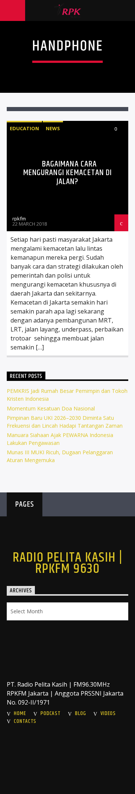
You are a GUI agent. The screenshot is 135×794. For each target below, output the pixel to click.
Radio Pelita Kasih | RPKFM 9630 (68, 563)
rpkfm (19, 218)
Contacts (25, 721)
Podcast (50, 713)
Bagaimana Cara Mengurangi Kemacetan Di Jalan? (67, 173)
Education (24, 128)
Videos (108, 713)
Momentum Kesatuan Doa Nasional (51, 408)
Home (20, 713)
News (53, 128)
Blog (80, 713)
